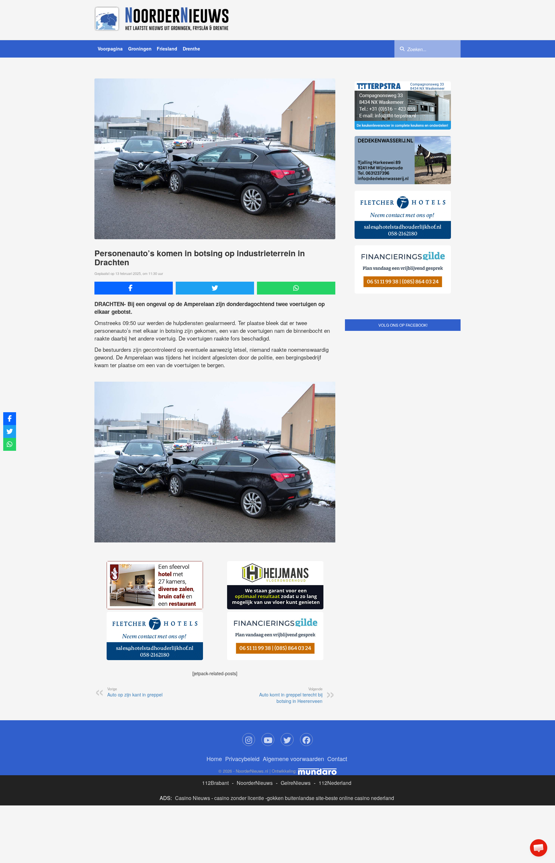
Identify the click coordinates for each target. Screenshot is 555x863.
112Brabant (215, 782)
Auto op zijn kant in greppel (135, 692)
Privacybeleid (242, 758)
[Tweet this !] (215, 288)
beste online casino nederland (359, 798)
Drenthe (191, 48)
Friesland (167, 48)
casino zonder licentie (239, 798)
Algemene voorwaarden (293, 758)
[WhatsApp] (296, 288)
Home (214, 758)
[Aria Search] (402, 48)
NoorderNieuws (255, 782)
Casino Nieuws (192, 798)
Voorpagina (110, 48)
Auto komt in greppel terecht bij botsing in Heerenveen (290, 695)
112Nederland (335, 782)
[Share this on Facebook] (133, 288)
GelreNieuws (296, 782)
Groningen (140, 48)
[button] (538, 848)
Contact (337, 758)
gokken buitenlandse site (295, 798)
